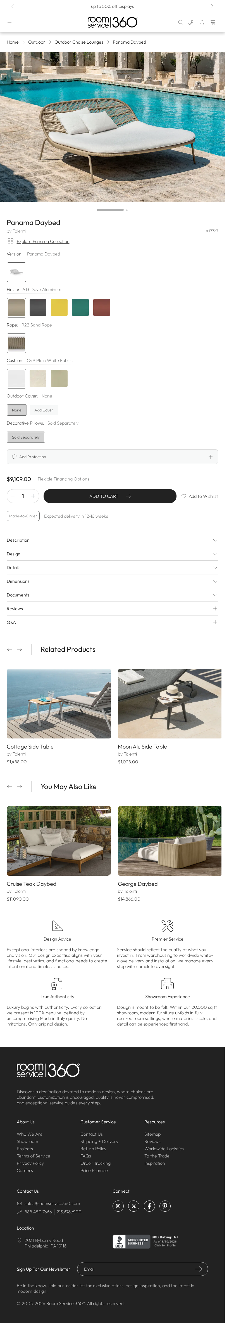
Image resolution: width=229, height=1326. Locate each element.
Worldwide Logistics (164, 1146)
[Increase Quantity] (33, 496)
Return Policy (93, 1146)
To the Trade (157, 1153)
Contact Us (91, 1131)
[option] (16, 308)
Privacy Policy (30, 1160)
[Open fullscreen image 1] (112, 127)
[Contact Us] (191, 22)
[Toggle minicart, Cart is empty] (213, 22)
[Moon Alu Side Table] (167, 703)
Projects (25, 1146)
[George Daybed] (167, 839)
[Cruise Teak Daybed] (58, 839)
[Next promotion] (212, 6)
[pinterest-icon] (165, 1203)
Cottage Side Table (30, 745)
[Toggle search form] (181, 22)
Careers (25, 1167)
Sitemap (152, 1131)
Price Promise (94, 1167)
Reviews (152, 1138)
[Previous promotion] (13, 6)
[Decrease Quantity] (13, 496)
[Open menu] (9, 22)
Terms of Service (33, 1153)
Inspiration (154, 1160)
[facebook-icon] (149, 1203)
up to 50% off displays (112, 6)
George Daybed (136, 880)
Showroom (27, 1138)
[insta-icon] (118, 1203)
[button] (9, 649)
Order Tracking (95, 1160)
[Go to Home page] (112, 22)
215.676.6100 (69, 1209)
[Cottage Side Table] (58, 703)
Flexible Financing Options (63, 479)
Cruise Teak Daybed (31, 880)
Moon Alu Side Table (140, 745)
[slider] (112, 210)
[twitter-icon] (133, 1203)
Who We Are (29, 1131)
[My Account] (202, 22)
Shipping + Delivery (99, 1138)
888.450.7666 (38, 1209)
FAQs (85, 1153)
